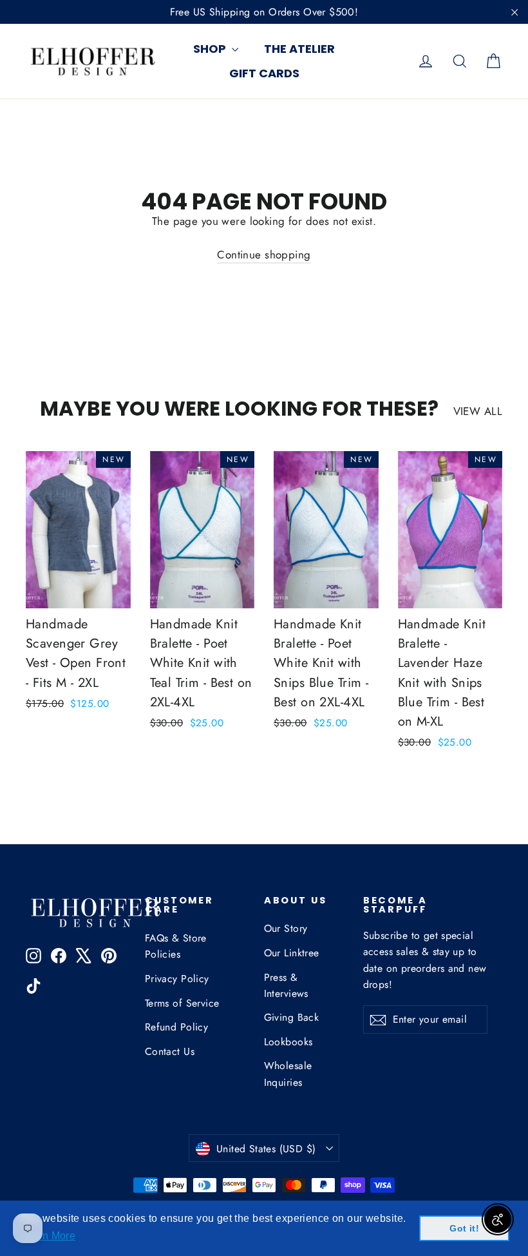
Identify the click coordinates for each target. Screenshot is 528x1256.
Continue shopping (263, 254)
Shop (211, 49)
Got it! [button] (464, 1228)
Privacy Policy (177, 978)
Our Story (286, 928)
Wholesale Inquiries (288, 1073)
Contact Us (169, 1051)
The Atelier (299, 49)
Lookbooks (288, 1041)
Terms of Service (182, 1003)
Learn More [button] (48, 1235)
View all (477, 411)
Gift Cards (264, 73)
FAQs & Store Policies (176, 946)
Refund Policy (177, 1026)
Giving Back (291, 1017)
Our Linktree (291, 952)
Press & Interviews (286, 985)
